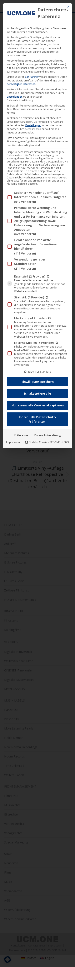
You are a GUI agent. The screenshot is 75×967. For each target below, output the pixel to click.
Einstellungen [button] (14, 96)
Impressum (13, 442)
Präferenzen (21, 435)
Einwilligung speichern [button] (37, 382)
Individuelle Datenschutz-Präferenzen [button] (37, 419)
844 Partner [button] (32, 77)
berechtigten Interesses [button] (21, 84)
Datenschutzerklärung (47, 435)
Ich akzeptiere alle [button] (37, 393)
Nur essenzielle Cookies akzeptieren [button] (37, 405)
